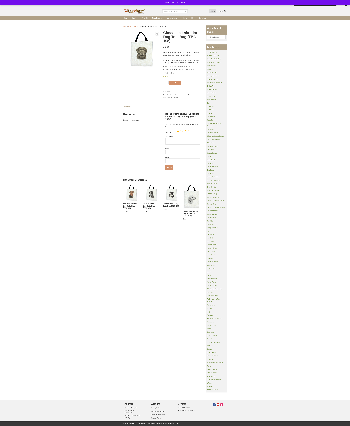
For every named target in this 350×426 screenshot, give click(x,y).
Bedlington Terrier (213, 76)
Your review (169, 136)
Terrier (209, 366)
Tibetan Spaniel (212, 369)
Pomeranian (211, 305)
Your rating (169, 132)
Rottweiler (210, 322)
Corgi (209, 156)
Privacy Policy (155, 408)
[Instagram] (221, 404)
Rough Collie (211, 325)
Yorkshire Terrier (212, 390)
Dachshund (211, 160)
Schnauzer (210, 332)
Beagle (209, 69)
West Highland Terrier (214, 379)
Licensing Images (172, 18)
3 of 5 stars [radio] (183, 131)
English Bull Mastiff (213, 180)
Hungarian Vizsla (212, 228)
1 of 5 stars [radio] (178, 131)
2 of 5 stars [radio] (180, 131)
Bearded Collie (212, 72)
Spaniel (209, 349)
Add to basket (175, 83)
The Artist (145, 18)
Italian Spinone (212, 248)
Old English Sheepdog (214, 289)
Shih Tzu (210, 345)
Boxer (209, 103)
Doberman (210, 173)
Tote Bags (188, 95)
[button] (157, 34)
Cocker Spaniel (212, 153)
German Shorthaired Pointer (216, 200)
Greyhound (210, 224)
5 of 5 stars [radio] (188, 131)
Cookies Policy (156, 418)
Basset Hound (211, 65)
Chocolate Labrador (175, 95)
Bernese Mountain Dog (214, 82)
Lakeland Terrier (212, 261)
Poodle (209, 308)
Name (167, 148)
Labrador (135, 26)
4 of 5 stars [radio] (186, 131)
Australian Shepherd (213, 62)
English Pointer (212, 183)
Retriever (210, 315)
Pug (208, 312)
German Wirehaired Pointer (216, 207)
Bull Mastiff (210, 106)
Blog (192, 18)
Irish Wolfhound (212, 245)
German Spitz (211, 204)
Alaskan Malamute (213, 55)
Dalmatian (210, 163)
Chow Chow (211, 143)
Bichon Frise (211, 86)
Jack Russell (211, 251)
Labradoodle (211, 255)
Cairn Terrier (211, 116)
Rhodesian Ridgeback (214, 318)
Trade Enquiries (157, 18)
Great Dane (211, 221)
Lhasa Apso (211, 268)
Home (125, 26)
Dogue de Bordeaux (213, 177)
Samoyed (210, 328)
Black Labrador (212, 89)
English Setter (211, 187)
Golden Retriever (212, 214)
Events (185, 18)
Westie (209, 383)
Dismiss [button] (182, 2)
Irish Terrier (210, 241)
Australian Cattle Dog (214, 59)
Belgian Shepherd (213, 79)
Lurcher (209, 272)
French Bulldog (212, 194)
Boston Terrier (211, 99)
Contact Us (202, 18)
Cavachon (210, 120)
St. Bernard (210, 359)
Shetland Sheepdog (213, 342)
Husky (209, 231)
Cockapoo (210, 149)
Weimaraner (211, 376)
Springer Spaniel (212, 356)
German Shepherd (213, 197)
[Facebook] (214, 404)
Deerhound (210, 170)
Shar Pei (210, 339)
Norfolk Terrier (211, 282)
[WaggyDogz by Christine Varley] (134, 11)
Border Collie (211, 93)
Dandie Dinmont (212, 166)
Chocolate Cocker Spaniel (215, 136)
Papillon (210, 292)
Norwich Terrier (212, 285)
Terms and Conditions (158, 414)
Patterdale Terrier (212, 295)
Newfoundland (212, 278)
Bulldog (209, 113)
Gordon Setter (211, 217)
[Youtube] (218, 404)
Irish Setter (210, 234)
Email (167, 157)
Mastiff (209, 275)
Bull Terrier (210, 110)
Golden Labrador (212, 211)
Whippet (210, 386)
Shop (125, 18)
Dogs (129, 26)
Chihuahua (210, 129)
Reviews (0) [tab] (127, 106)
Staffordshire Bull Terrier (215, 362)
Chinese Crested (212, 132)
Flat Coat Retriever (213, 190)
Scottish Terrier (212, 335)
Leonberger (211, 265)
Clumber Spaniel (212, 146)
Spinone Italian (212, 352)
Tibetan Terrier (211, 373)
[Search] (186, 11)
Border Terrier (211, 96)
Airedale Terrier (212, 52)
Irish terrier (210, 238)
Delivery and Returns (158, 411)
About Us (134, 18)
